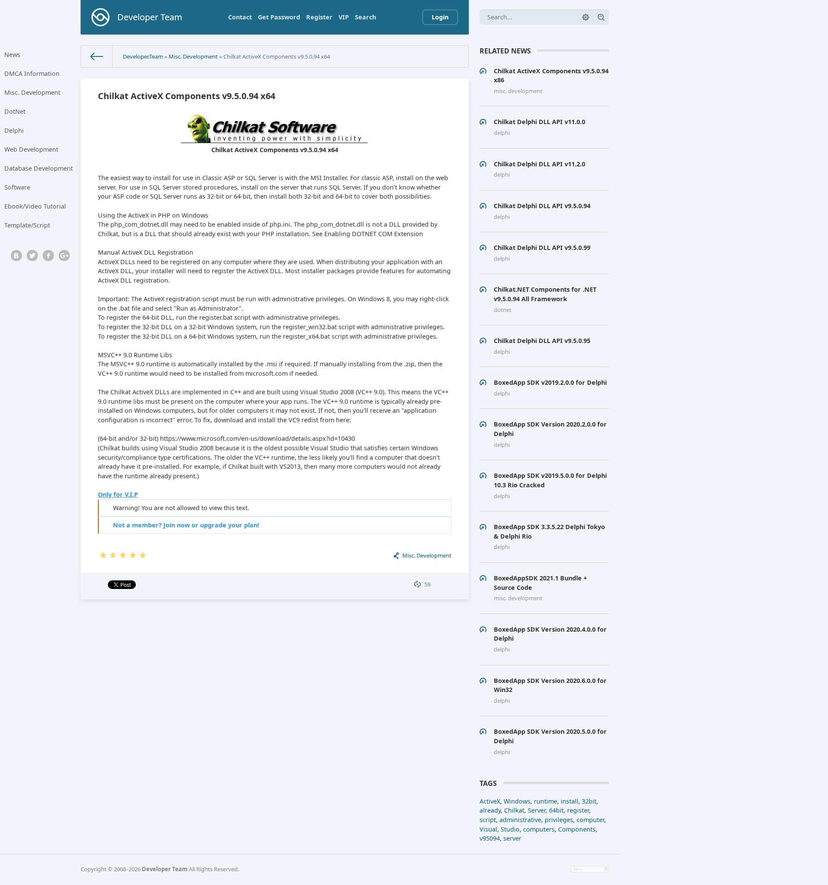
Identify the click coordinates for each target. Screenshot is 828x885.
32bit (589, 801)
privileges (559, 820)
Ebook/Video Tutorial (35, 206)
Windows (517, 801)
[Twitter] (32, 255)
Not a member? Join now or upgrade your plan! (186, 525)
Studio (510, 829)
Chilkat (514, 810)
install (569, 801)
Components (577, 829)
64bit (556, 810)
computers (539, 829)
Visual (488, 829)
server (512, 838)
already (490, 810)
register (578, 810)
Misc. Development (32, 92)
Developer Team (165, 869)
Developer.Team (143, 56)
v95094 (490, 838)
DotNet (14, 111)
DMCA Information (32, 73)
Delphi (14, 130)
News (12, 54)
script (488, 820)
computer (590, 820)
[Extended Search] (585, 17)
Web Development (31, 149)
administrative (520, 820)
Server (537, 810)
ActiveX (490, 801)
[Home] (97, 56)
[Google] (64, 255)
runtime (545, 801)
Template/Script (27, 225)
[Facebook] (48, 255)
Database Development (38, 168)
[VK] (16, 255)
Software (17, 187)
